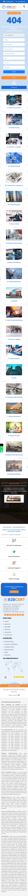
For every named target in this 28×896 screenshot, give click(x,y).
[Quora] (23, 615)
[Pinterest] (20, 615)
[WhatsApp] (1, 447)
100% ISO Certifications (14, 545)
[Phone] (1, 450)
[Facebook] (5, 615)
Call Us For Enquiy (13, 579)
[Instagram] (8, 615)
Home (14, 77)
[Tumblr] (18, 615)
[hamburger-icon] (20, 7)
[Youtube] (15, 615)
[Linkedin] (10, 615)
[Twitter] (13, 615)
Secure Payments (14, 556)
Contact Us (14, 87)
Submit (14, 72)
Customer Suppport (14, 568)
